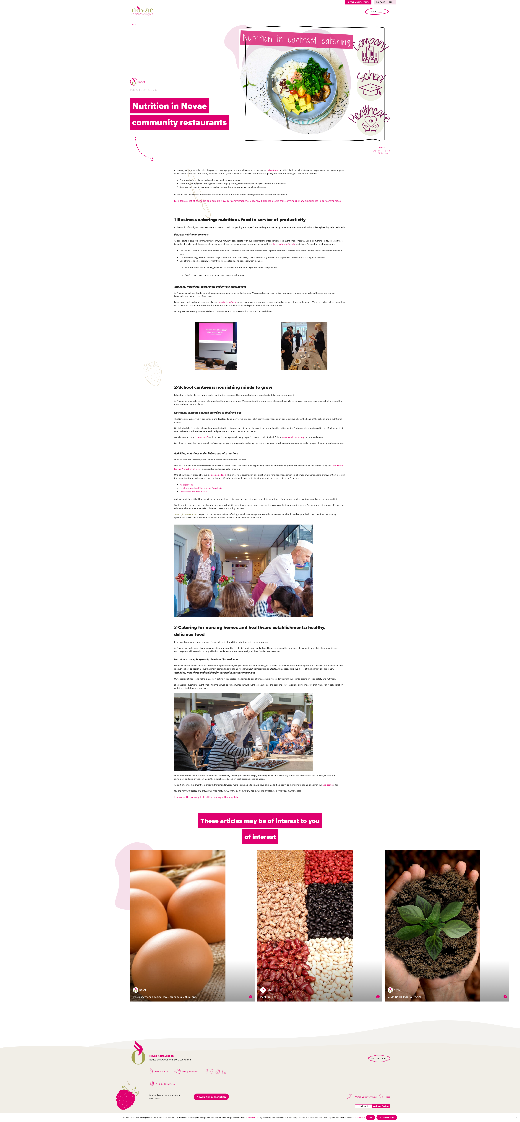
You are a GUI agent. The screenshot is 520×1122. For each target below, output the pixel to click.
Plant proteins (186, 484)
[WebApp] (206, 1071)
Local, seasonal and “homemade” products (201, 488)
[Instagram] (217, 1071)
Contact (380, 2)
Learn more (360, 1117)
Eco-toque (327, 784)
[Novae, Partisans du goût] (142, 11)
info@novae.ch (190, 1071)
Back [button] (134, 24)
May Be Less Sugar (227, 302)
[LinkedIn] (224, 1072)
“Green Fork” (201, 437)
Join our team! (379, 1058)
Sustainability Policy (358, 2)
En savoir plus (253, 1117)
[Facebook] (211, 1071)
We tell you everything (365, 1096)
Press (387, 1096)
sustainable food (217, 474)
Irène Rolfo (273, 170)
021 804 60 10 (162, 1071)
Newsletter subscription (211, 1097)
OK (370, 1117)
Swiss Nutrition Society (284, 244)
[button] (250, 997)
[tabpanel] (192, 926)
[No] (516, 1117)
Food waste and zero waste (193, 491)
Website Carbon (381, 1106)
